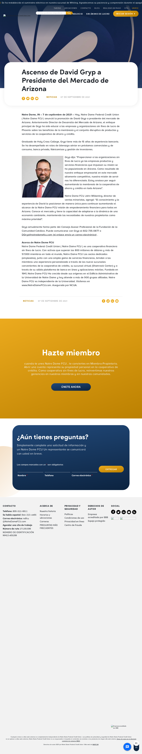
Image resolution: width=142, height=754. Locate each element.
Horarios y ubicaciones (46, 516)
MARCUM (95, 744)
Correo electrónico (82, 475)
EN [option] (136, 743)
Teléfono (49, 475)
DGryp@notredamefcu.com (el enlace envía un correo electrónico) (59, 234)
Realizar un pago (112, 8)
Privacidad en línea (74, 521)
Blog (97, 8)
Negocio (78, 13)
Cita (126, 8)
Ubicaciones (70, 8)
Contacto (86, 8)
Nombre (23, 475)
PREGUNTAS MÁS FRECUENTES (49, 526)
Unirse (135, 8)
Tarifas (57, 8)
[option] (136, 743)
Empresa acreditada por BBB (98, 516)
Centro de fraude (73, 524)
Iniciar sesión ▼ (126, 13)
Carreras (44, 521)
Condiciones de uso (74, 517)
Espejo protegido (96, 520)
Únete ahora (71, 387)
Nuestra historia (48, 511)
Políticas (68, 514)
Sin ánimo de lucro (98, 13)
